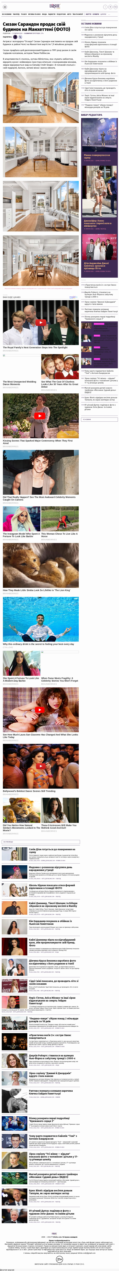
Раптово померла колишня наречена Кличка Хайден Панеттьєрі (51, 1092)
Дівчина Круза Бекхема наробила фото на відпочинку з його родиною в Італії (52, 962)
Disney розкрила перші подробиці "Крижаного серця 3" (49, 1120)
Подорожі (61, 14)
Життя (88, 14)
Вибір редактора (91, 114)
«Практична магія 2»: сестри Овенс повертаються (50, 1036)
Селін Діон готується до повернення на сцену (52, 851)
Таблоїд (58, 878)
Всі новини (6, 14)
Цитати (103, 14)
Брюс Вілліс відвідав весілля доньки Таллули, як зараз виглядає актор (50, 1192)
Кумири (96, 14)
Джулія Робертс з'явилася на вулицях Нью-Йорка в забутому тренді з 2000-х (52, 1057)
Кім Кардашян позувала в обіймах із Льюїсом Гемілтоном (50, 922)
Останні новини (91, 23)
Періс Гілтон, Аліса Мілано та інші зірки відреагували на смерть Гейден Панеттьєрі (52, 1000)
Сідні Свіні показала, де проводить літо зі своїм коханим (53, 982)
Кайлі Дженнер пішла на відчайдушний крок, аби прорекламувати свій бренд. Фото (52, 942)
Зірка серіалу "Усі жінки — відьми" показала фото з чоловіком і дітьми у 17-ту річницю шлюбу (53, 1157)
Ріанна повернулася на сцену (97, 156)
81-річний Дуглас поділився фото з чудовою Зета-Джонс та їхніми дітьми (51, 1212)
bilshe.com (57, 1237)
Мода (44, 14)
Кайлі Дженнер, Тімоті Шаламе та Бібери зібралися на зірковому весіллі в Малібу (53, 904)
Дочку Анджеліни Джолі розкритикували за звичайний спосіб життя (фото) (105, 339)
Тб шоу (24, 14)
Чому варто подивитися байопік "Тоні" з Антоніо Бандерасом (53, 1137)
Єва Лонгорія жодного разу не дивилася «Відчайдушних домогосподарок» (106, 327)
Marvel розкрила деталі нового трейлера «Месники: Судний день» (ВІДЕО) (53, 1175)
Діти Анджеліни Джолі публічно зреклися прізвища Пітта (96, 266)
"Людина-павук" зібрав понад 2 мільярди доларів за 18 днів (53, 1020)
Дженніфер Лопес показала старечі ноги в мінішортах (97, 223)
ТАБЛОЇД (16, 14)
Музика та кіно (34, 14)
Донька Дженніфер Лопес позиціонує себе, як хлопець (102, 350)
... (109, 14)
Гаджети (51, 14)
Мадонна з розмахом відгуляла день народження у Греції (50, 868)
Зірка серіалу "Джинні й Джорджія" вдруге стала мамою (50, 1074)
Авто (69, 14)
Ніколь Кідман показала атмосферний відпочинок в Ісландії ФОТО (52, 887)
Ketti (43, 878)
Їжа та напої (78, 14)
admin (43, 860)
